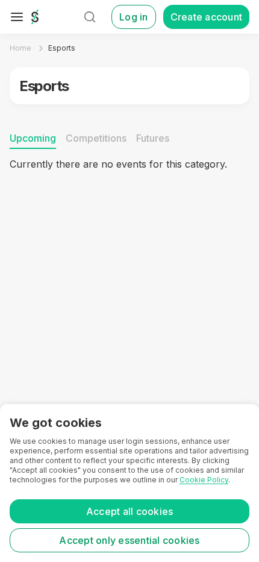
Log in (133, 17)
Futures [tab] (152, 138)
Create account (206, 17)
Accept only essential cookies (129, 540)
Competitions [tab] (96, 138)
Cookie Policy (203, 479)
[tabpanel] (129, 219)
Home (20, 47)
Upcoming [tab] (33, 138)
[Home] (35, 17)
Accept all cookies (129, 511)
